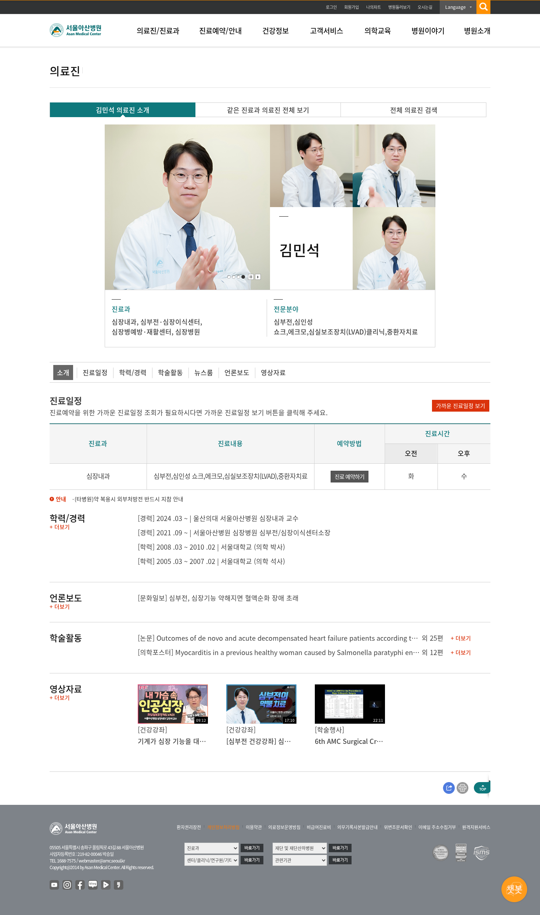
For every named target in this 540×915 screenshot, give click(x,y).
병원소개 (477, 30)
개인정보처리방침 (223, 827)
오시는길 (425, 7)
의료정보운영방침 (284, 827)
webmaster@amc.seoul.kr (102, 860)
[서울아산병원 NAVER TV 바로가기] (106, 885)
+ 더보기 (60, 527)
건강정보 (275, 30)
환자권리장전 (189, 827)
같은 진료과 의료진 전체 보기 (268, 110)
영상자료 (273, 372)
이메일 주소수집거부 (437, 827)
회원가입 (351, 7)
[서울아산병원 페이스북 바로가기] (80, 885)
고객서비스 (326, 30)
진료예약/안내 (220, 30)
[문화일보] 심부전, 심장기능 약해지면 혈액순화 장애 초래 (218, 598)
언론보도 (236, 372)
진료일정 (95, 372)
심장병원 (187, 332)
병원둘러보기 (399, 7)
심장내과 (124, 322)
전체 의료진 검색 (414, 110)
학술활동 (170, 372)
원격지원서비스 (476, 827)
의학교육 (377, 30)
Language (455, 7)
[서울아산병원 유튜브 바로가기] (55, 885)
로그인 (331, 7)
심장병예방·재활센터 (142, 332)
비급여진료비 (319, 827)
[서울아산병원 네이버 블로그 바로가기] (93, 885)
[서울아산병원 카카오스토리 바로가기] (119, 885)
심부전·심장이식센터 (170, 322)
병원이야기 (427, 30)
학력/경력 (133, 372)
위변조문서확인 (398, 827)
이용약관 (254, 827)
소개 (63, 372)
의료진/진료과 (158, 30)
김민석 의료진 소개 (123, 110)
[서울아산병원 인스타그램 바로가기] (67, 885)
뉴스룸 (203, 372)
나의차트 (373, 7)
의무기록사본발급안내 (357, 827)
